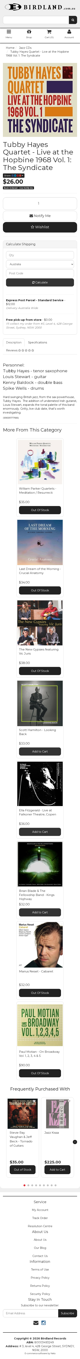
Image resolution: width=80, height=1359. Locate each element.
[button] (34, 1101)
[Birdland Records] (40, 6)
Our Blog (40, 1248)
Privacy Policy (40, 1277)
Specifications (37, 342)
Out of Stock (22, 1169)
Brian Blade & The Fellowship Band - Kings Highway (36, 895)
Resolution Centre (40, 1226)
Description (14, 342)
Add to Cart (40, 751)
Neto (53, 1353)
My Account (40, 1210)
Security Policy (40, 1294)
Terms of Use (40, 1269)
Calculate (41, 282)
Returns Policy (40, 1286)
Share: (8, 175)
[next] (75, 1142)
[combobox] (36, 20)
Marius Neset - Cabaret (36, 971)
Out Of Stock (40, 510)
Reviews (12, 350)
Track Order (40, 1218)
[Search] (73, 20)
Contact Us (40, 1256)
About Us (40, 1239)
